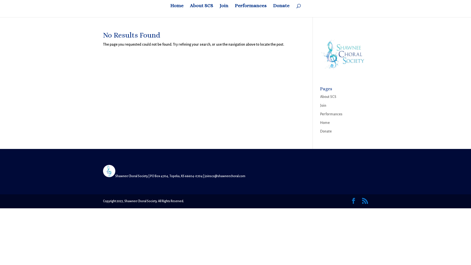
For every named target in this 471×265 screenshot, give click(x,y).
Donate (281, 6)
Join (224, 6)
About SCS (201, 6)
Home (176, 6)
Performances (251, 6)
